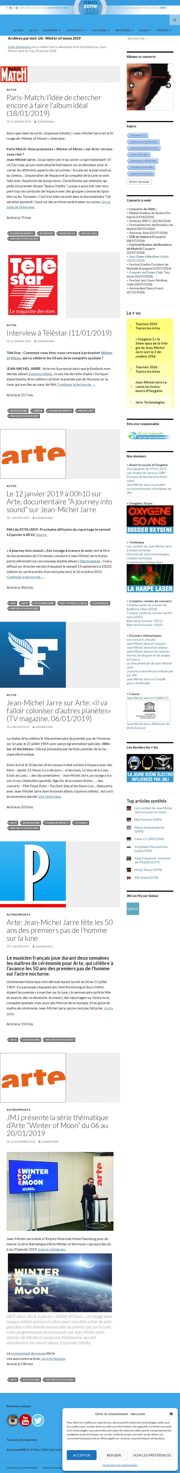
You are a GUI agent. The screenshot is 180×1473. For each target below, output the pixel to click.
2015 (13, 603)
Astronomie (18, 410)
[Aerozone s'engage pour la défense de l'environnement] (149, 435)
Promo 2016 (139, 154)
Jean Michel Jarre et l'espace (146, 643)
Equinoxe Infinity (40, 374)
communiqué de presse (28, 1353)
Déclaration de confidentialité (120, 1465)
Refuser (114, 1455)
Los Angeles (101, 603)
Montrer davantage (139, 181)
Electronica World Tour (144, 148)
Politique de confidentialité (23, 1467)
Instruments (74, 30)
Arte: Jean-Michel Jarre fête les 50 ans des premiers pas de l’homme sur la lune (60, 930)
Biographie (50, 30)
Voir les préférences (152, 1455)
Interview (46, 233)
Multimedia (99, 30)
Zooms (143, 30)
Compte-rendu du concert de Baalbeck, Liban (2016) (147, 607)
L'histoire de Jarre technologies (148, 554)
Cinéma (38, 410)
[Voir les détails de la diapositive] (150, 86)
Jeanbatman (45, 121)
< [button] (132, 86)
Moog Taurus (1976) (148, 869)
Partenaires (122, 30)
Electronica (89, 561)
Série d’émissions (19, 47)
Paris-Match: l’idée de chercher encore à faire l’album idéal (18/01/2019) (54, 105)
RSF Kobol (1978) (146, 877)
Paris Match (67, 233)
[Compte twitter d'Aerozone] (38, 1420)
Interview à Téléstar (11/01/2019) (59, 332)
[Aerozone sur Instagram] (13, 1420)
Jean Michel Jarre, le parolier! (146, 484)
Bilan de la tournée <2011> (145, 621)
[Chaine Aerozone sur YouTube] (25, 1420)
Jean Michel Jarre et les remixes (148, 651)
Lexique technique (139, 558)
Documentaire (44, 603)
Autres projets (18, 914)
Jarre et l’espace (53, 1358)
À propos (162, 30)
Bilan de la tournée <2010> (145, 625)
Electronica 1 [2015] (73, 603)
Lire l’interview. (50, 796)
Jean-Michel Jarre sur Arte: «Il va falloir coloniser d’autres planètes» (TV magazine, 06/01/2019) (59, 710)
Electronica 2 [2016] (143, 161)
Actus (33, 30)
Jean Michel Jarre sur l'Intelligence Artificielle (146, 681)
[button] (171, 1414)
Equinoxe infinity (22, 233)
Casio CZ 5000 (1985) (149, 839)
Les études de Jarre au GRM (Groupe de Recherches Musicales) (147, 476)
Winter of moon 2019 (24, 238)
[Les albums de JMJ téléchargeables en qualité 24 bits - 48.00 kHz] (133, 908)
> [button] (168, 86)
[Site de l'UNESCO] (149, 710)
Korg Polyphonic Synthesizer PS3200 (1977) (153, 860)
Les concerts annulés (141, 639)
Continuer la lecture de (76, 384)
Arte (25, 603)
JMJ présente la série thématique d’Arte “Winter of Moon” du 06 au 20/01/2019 (57, 1125)
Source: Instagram (51, 1249)
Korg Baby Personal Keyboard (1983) (152, 849)
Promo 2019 (89, 233)
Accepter (81, 1455)
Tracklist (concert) (142, 167)
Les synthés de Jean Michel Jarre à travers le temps (149, 548)
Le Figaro (81, 822)
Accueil (19, 30)
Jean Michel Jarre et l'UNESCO (148, 698)
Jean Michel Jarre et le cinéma (147, 647)
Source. (41, 534)
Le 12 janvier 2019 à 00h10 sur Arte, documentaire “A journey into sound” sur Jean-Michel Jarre (59, 501)
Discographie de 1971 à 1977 (146, 469)
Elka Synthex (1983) (148, 819)
